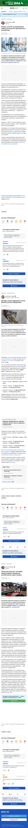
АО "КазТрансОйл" (14, 607)
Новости (10, 11)
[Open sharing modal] (18, 547)
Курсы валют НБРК (18, 11)
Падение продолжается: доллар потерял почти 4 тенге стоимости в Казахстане (13, 423)
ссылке (13, 462)
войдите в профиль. (8, 237)
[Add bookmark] (25, 547)
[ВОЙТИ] (26, 8)
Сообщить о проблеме (14, 816)
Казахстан (4, 211)
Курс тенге (18, 495)
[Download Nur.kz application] (14, 3)
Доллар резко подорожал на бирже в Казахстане (13, 476)
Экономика (9, 19)
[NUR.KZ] (14, 8)
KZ (23, 8)
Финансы (3, 11)
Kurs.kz (3, 377)
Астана (3, 495)
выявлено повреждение (14, 131)
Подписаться (14, 700)
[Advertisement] (14, 73)
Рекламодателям (14, 819)
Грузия (8, 731)
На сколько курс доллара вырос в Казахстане (12, 470)
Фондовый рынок (11, 293)
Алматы (7, 495)
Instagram (15, 285)
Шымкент (4, 497)
